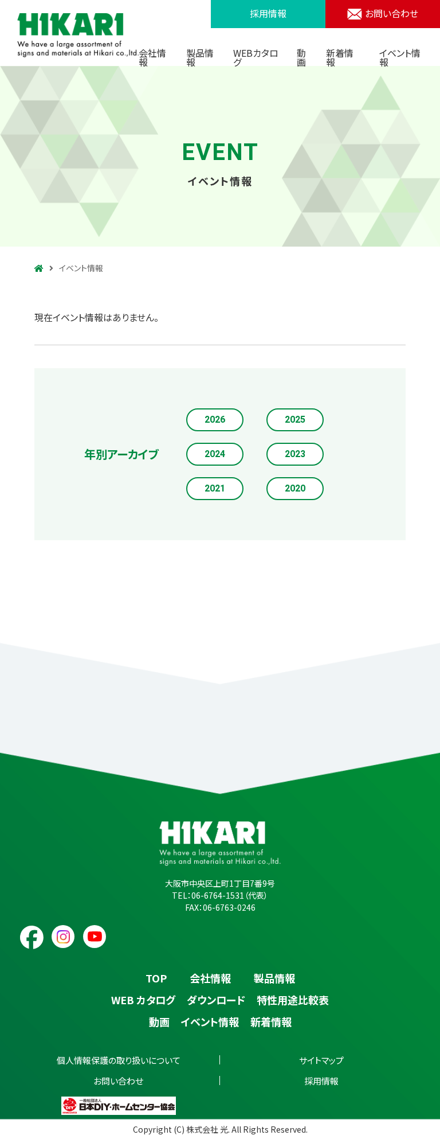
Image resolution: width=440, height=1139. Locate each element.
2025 (295, 419)
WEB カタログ (143, 999)
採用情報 (268, 13)
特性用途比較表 (293, 999)
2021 (215, 488)
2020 (295, 488)
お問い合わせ (391, 13)
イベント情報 (400, 57)
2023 (295, 453)
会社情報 (152, 57)
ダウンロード (216, 999)
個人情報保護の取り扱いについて (118, 1060)
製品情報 (200, 57)
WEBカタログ (255, 57)
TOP (156, 978)
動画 (301, 57)
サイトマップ (321, 1060)
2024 (215, 453)
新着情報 (339, 57)
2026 (215, 419)
